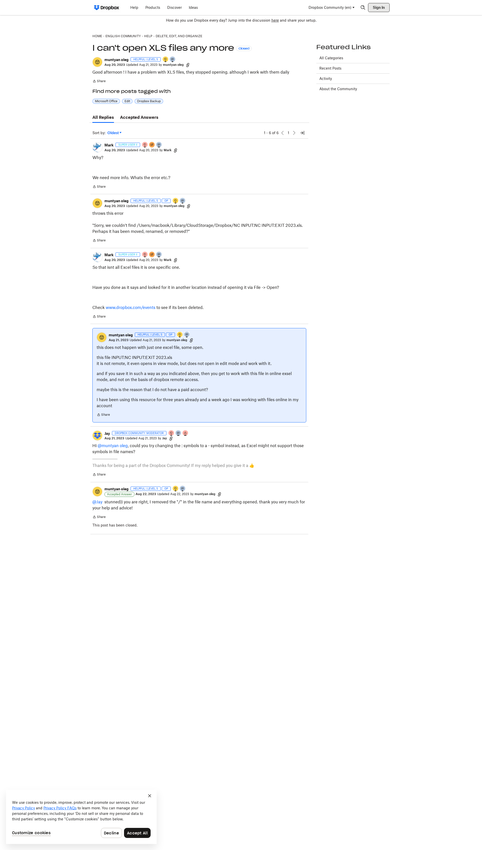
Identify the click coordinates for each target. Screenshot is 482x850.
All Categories (331, 58)
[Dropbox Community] (106, 8)
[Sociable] (159, 145)
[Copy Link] (188, 65)
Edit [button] (127, 101)
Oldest (113, 133)
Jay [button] (107, 433)
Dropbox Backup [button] (149, 101)
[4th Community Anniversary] (145, 145)
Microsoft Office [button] (106, 101)
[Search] (363, 7)
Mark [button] (108, 145)
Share (99, 81)
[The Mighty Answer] (152, 145)
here (275, 20)
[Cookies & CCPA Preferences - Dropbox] (81, 817)
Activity (325, 78)
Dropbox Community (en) (330, 7)
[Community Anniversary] (166, 59)
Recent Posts (330, 68)
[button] (97, 62)
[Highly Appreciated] (186, 433)
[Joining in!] (173, 59)
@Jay (97, 501)
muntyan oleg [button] (116, 60)
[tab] (103, 117)
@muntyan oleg (113, 445)
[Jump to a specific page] (302, 133)
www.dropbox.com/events (130, 307)
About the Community (338, 89)
